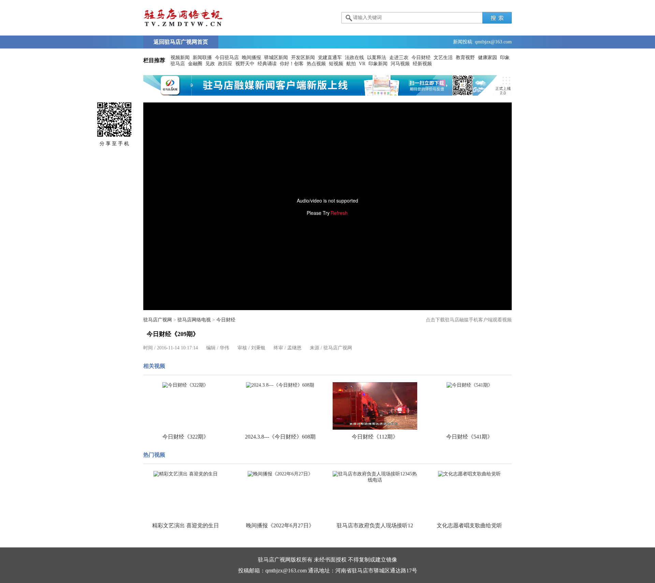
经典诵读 (267, 63)
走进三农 (398, 57)
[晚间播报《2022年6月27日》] (280, 474)
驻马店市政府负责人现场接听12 (375, 525)
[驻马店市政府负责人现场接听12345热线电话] (375, 477)
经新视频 (422, 63)
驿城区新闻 (276, 57)
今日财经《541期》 (469, 437)
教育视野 (465, 57)
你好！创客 (292, 63)
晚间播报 (251, 57)
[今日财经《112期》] (375, 406)
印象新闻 (378, 63)
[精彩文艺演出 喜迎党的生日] (185, 474)
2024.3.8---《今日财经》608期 (280, 437)
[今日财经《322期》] (185, 385)
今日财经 (421, 57)
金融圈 (195, 63)
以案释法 (376, 57)
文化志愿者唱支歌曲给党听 (469, 525)
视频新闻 (180, 57)
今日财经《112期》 (375, 437)
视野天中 (244, 63)
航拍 (351, 63)
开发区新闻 (303, 57)
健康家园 (487, 57)
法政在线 (354, 57)
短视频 (336, 63)
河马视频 (400, 63)
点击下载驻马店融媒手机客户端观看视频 (469, 319)
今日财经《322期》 (185, 437)
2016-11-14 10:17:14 (177, 347)
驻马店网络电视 (194, 319)
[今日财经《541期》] (469, 385)
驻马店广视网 (157, 319)
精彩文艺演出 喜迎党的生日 (185, 525)
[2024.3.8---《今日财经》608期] (280, 385)
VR (362, 63)
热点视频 (316, 63)
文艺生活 (443, 57)
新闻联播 (202, 57)
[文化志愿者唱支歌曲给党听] (469, 474)
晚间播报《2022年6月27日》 (280, 525)
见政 (210, 63)
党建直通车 (330, 57)
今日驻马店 (227, 57)
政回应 (225, 63)
